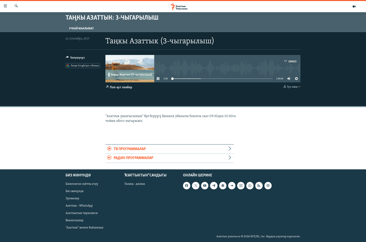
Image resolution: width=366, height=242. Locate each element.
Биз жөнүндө (74, 191)
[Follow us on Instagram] (240, 185)
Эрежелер (72, 198)
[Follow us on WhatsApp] (250, 185)
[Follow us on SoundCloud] (231, 185)
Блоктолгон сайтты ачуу (82, 184)
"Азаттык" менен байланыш (84, 227)
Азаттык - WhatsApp (79, 205)
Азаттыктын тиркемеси (82, 213)
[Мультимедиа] (354, 6)
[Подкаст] (268, 185)
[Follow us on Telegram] (213, 185)
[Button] (75, 58)
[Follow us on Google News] (222, 185)
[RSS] (258, 185)
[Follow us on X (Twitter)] (195, 185)
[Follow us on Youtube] (204, 185)
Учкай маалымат (81, 28)
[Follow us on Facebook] (186, 185)
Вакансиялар (74, 220)
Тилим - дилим (134, 184)
